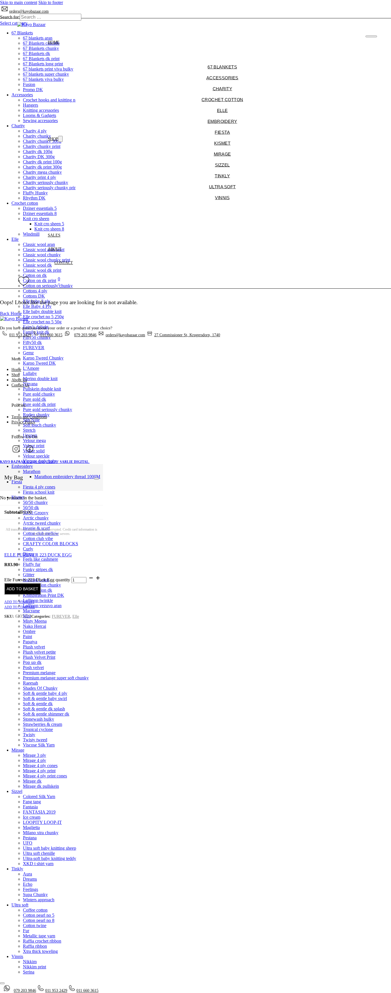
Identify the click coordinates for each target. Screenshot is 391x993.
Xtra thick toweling (40, 951)
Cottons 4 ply (35, 290)
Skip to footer (50, 2)
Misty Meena (35, 621)
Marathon (31, 471)
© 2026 (19, 462)
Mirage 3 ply (34, 755)
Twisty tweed (35, 739)
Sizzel (16, 791)
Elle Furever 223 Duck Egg (38, 554)
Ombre (29, 631)
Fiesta (16, 481)
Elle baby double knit (42, 311)
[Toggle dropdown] (60, 139)
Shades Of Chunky (40, 688)
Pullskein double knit (42, 388)
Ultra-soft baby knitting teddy (49, 858)
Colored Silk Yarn (39, 796)
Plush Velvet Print (39, 657)
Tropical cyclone (38, 729)
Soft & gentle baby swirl (45, 698)
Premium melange (39, 672)
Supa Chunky (35, 894)
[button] (59, 281)
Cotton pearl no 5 (38, 915)
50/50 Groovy (35, 512)
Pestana (30, 837)
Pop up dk (32, 662)
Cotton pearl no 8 (38, 920)
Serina (28, 971)
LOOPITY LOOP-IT (42, 822)
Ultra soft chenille (39, 853)
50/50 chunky (35, 502)
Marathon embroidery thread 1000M (67, 476)
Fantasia (30, 806)
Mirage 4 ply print (39, 770)
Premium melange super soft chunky (56, 677)
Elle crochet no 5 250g (43, 316)
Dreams (30, 879)
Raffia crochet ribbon (42, 941)
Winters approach (38, 899)
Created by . (64, 462)
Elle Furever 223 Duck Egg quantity (37, 579)
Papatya (30, 641)
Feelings (30, 889)
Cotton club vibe (38, 538)
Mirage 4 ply (34, 760)
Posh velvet (33, 667)
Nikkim (30, 961)
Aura (27, 873)
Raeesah (30, 683)
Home (54, 42)
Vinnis (17, 956)
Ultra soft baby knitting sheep (49, 848)
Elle (75, 616)
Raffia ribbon (35, 946)
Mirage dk (32, 781)
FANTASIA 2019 (39, 812)
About (55, 249)
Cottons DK (34, 296)
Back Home (11, 313)
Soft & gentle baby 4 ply (45, 693)
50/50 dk (31, 507)
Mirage (17, 750)
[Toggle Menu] (96, 479)
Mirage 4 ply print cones (45, 775)
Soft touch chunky (39, 425)
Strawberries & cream (42, 724)
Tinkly (17, 868)
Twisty (29, 734)
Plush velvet (34, 646)
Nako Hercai (34, 626)
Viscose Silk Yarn (39, 744)
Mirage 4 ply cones (40, 765)
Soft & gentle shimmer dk (46, 713)
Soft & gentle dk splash (44, 708)
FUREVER (33, 347)
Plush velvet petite (39, 652)
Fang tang (32, 801)
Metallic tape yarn (39, 935)
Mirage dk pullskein (41, 786)
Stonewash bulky (38, 719)
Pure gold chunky (39, 394)
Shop (53, 139)
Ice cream (31, 817)
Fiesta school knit (38, 492)
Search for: (10, 17)
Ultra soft (19, 904)
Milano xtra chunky (40, 832)
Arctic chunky (36, 517)
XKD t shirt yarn (38, 863)
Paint (27, 636)
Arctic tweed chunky (42, 523)
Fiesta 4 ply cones (39, 486)
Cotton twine (34, 925)
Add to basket (22, 589)
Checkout (15, 525)
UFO (27, 842)
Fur (26, 930)
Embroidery (22, 466)
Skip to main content (18, 2)
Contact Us (20, 385)
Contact (63, 263)
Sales (54, 235)
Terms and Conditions (29, 417)
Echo (27, 884)
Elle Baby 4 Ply (37, 306)
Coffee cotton (35, 910)
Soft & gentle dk (38, 703)
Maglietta (31, 827)
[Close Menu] (371, 36)
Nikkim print (34, 966)
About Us (19, 380)
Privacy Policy (23, 422)
